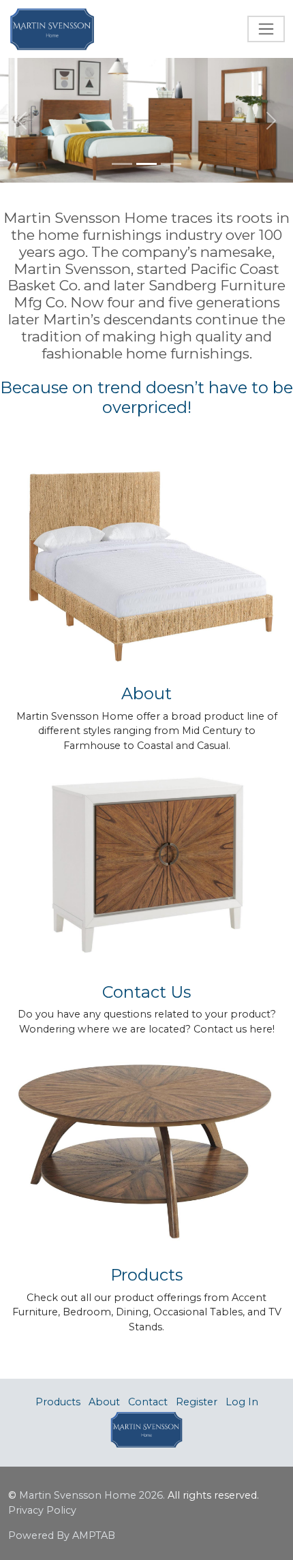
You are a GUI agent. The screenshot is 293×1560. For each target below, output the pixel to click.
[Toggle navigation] (266, 29)
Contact (148, 1402)
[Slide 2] (146, 164)
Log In (242, 1402)
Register (196, 1402)
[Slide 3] (171, 164)
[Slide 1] (122, 164)
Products (57, 1402)
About (104, 1402)
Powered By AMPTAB (61, 1535)
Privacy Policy (42, 1510)
